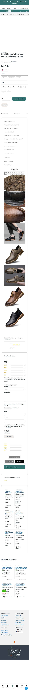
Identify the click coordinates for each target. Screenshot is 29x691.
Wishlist (3, 618)
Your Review (7, 392)
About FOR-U (4, 630)
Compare (14, 61)
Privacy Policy (4, 632)
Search (21, 11)
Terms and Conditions (6, 634)
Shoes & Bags (10, 14)
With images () (15, 457)
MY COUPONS (4, 615)
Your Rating (7, 386)
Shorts (6, 489)
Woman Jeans (18, 531)
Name (6, 411)
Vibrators (7, 510)
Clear (3, 93)
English (8, 8)
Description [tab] (4, 114)
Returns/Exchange (20, 620)
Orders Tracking (5, 624)
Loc (4, 8)
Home (2, 14)
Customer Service (24, 8)
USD (15, 8)
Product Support (20, 624)
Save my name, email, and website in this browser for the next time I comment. (15, 426)
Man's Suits (7, 531)
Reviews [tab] (16, 114)
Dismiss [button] (14, 3)
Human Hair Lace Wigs (19, 490)
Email (5, 418)
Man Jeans (18, 510)
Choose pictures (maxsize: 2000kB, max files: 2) (14, 404)
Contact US (18, 615)
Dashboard (3, 620)
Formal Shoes (21, 14)
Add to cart (20, 98)
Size (3, 82)
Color (3, 73)
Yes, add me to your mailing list (7, 431)
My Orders (3, 622)
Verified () (10, 461)
